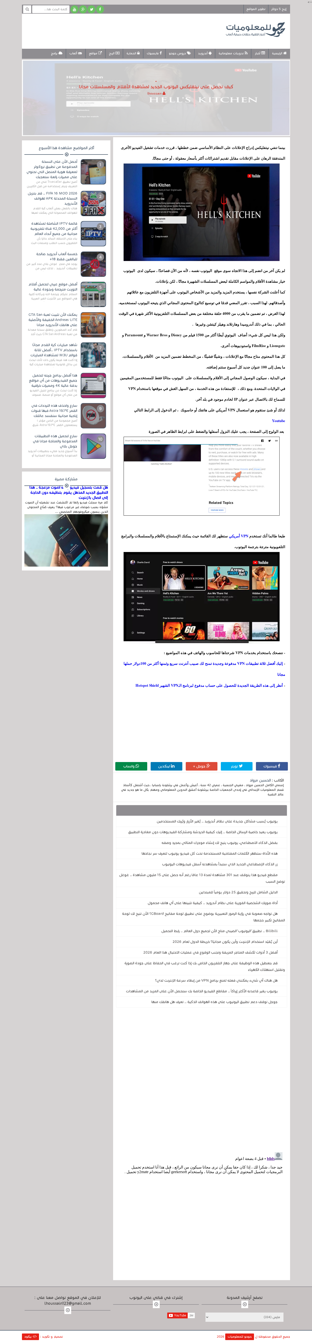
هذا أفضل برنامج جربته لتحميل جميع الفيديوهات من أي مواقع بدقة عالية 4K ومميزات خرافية (53, 380)
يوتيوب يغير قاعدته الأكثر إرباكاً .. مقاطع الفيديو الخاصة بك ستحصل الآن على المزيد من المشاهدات (202, 991)
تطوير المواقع (255, 9)
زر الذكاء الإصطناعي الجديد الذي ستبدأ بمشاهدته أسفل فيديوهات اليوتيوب (220, 864)
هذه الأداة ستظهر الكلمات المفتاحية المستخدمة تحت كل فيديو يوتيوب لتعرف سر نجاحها (210, 853)
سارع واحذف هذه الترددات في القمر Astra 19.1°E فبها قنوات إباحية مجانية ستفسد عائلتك (54, 410)
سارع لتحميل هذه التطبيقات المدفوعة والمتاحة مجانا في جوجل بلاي (55, 441)
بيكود (28, 1337)
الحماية (132, 53)
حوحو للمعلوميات (240, 1337)
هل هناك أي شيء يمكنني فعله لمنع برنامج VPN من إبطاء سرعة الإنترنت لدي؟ (216, 980)
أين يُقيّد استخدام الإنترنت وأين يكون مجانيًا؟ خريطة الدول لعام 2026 (225, 941)
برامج (54, 53)
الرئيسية (277, 53)
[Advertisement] (115, 30)
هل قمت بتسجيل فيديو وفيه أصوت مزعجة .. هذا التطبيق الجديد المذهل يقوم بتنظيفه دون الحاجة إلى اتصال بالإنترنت (68, 492)
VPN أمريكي (238, 536)
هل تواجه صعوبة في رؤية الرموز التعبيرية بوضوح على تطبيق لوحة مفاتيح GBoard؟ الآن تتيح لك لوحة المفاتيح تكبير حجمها (203, 916)
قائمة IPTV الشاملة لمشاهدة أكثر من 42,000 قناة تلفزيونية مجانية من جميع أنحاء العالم (53, 228)
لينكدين (164, 766)
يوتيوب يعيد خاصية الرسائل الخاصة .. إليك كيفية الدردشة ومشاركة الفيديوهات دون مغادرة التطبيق (203, 832)
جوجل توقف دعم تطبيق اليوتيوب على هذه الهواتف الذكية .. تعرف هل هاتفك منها (214, 1002)
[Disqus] (201, 1078)
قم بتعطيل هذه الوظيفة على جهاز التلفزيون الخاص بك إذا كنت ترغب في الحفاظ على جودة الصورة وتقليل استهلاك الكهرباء (205, 966)
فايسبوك (153, 53)
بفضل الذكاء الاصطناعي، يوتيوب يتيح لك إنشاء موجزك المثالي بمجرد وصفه (220, 843)
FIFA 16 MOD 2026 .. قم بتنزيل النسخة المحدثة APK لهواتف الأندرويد (52, 198)
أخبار (258, 53)
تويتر (235, 766)
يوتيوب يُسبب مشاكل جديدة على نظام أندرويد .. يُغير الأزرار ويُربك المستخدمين (217, 821)
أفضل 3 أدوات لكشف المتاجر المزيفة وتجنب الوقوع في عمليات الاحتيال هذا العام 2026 (210, 952)
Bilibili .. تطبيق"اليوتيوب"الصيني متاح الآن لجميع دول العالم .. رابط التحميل (219, 931)
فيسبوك (270, 766)
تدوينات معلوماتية (232, 53)
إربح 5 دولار (278, 9)
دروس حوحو (178, 53)
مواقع (93, 53)
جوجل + (199, 766)
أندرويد (203, 53)
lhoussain (155, 94)
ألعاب (73, 53)
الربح (112, 53)
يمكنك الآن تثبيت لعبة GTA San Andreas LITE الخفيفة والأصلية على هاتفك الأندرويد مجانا (53, 319)
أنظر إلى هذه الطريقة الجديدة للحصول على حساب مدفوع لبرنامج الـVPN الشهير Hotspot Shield (209, 685)
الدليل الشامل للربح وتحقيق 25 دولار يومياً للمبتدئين (238, 892)
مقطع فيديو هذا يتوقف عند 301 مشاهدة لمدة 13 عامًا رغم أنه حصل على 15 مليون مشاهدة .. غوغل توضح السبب (202, 878)
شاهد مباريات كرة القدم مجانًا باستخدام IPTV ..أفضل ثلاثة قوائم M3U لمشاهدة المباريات (53, 350)
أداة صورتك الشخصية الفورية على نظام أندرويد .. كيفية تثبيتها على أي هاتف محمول (213, 903)
